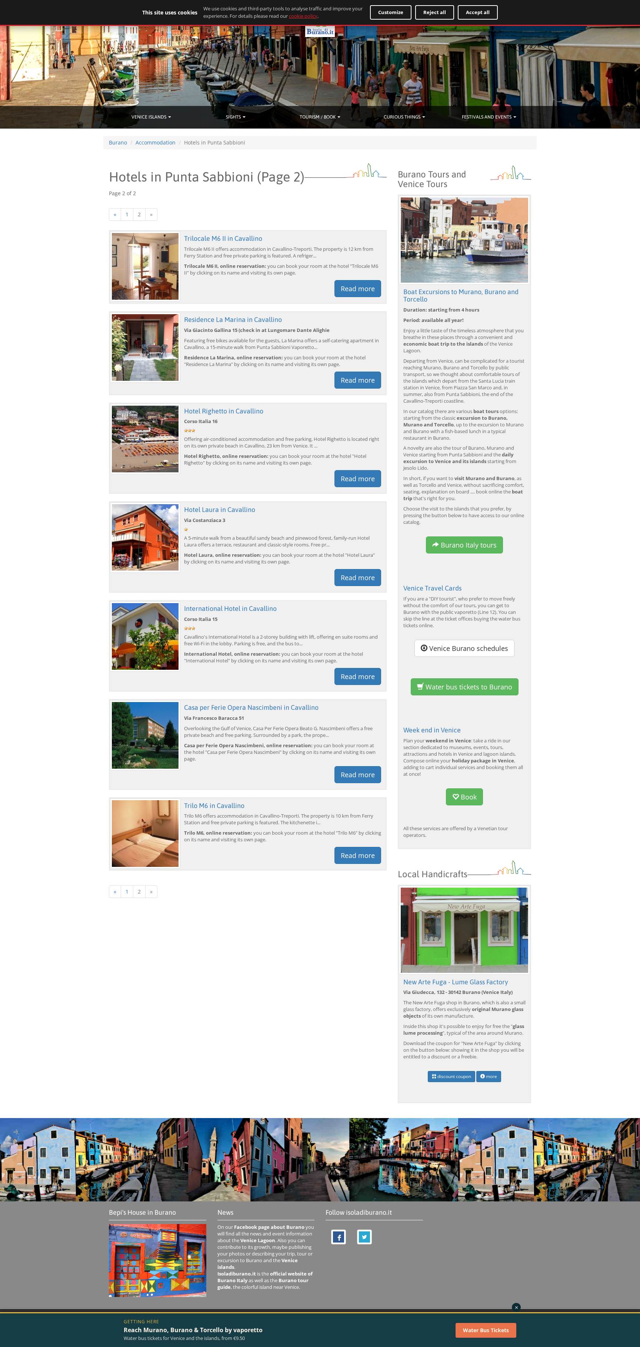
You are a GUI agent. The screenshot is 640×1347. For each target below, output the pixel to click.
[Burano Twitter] (364, 1237)
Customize (390, 12)
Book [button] (468, 796)
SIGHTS (234, 117)
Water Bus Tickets (486, 1330)
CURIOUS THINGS (402, 117)
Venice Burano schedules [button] (467, 648)
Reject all (434, 12)
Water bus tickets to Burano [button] (468, 686)
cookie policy (303, 16)
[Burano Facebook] (338, 1237)
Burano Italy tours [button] (468, 545)
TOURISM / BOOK (318, 117)
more (491, 1076)
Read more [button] (358, 288)
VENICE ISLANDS (149, 117)
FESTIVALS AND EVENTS (487, 117)
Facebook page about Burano (269, 1227)
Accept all (478, 12)
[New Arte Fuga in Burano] (464, 929)
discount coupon (453, 1076)
